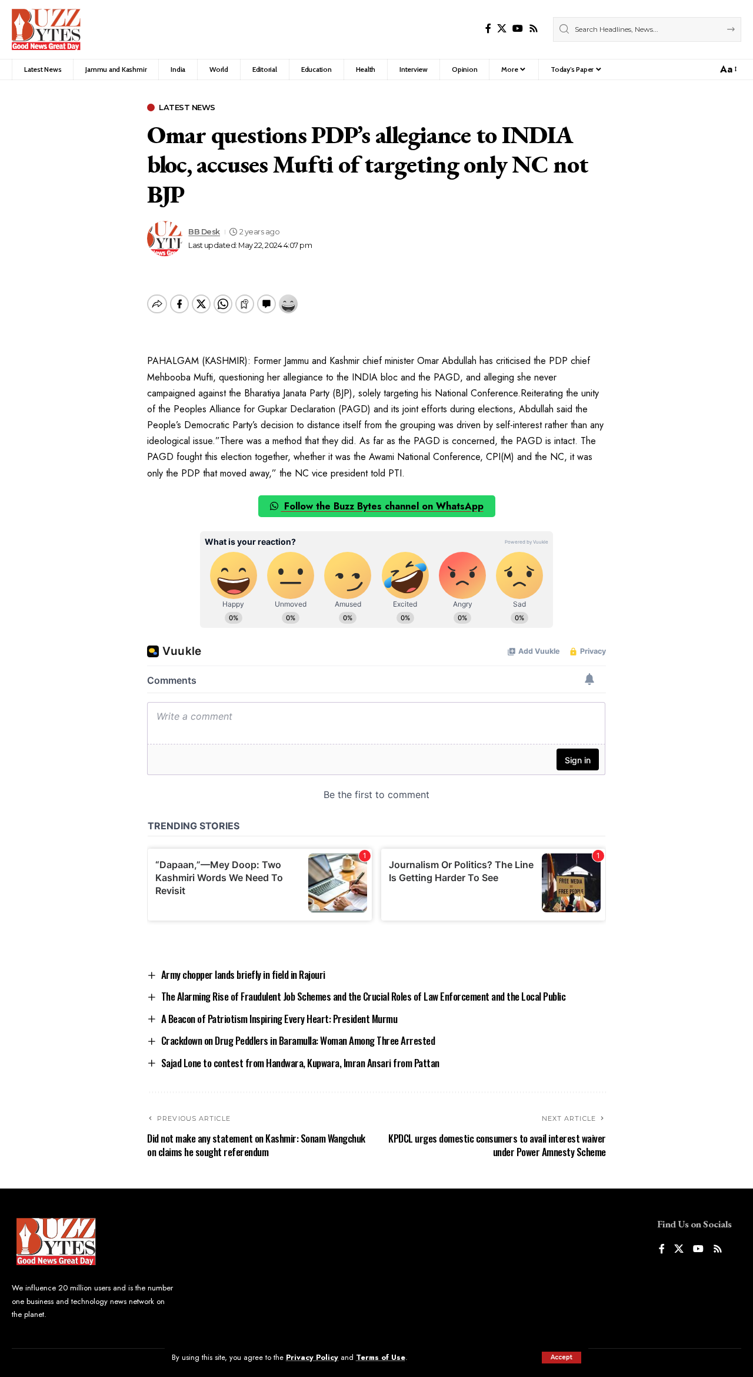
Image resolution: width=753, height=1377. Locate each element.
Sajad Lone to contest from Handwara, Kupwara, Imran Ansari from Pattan (300, 1062)
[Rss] (533, 29)
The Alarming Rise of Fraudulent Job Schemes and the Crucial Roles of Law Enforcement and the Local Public (363, 996)
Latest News (187, 107)
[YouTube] (517, 29)
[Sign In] (683, 69)
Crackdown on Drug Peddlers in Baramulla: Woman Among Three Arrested (298, 1040)
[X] (501, 29)
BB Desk (204, 231)
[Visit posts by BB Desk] (164, 238)
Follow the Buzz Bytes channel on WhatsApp (382, 506)
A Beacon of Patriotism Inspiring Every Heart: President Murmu (279, 1018)
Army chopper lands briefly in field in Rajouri (243, 974)
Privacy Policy (312, 1357)
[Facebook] (488, 29)
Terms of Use (380, 1357)
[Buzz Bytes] (46, 29)
